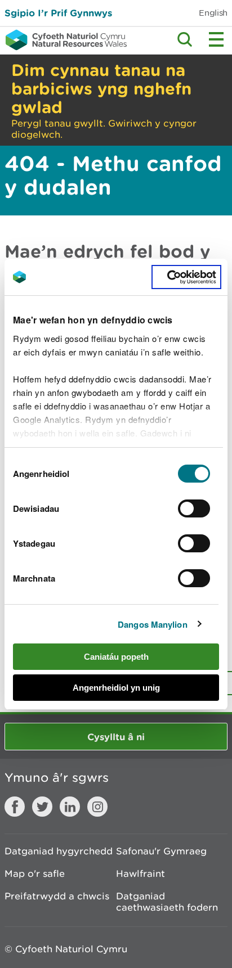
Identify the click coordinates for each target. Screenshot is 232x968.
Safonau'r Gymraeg (161, 851)
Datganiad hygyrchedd (59, 851)
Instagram (97, 806)
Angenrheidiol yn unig (116, 687)
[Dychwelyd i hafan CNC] (63, 40)
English (213, 12)
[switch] (194, 508)
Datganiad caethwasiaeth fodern (167, 901)
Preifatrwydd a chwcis (57, 896)
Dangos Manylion (153, 624)
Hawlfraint (140, 873)
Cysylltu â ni (116, 736)
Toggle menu (216, 39)
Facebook (15, 806)
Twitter (42, 806)
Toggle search (184, 39)
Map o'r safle (35, 873)
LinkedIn (70, 806)
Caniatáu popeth (116, 656)
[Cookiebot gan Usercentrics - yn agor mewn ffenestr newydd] (186, 277)
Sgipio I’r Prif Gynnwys (58, 12)
